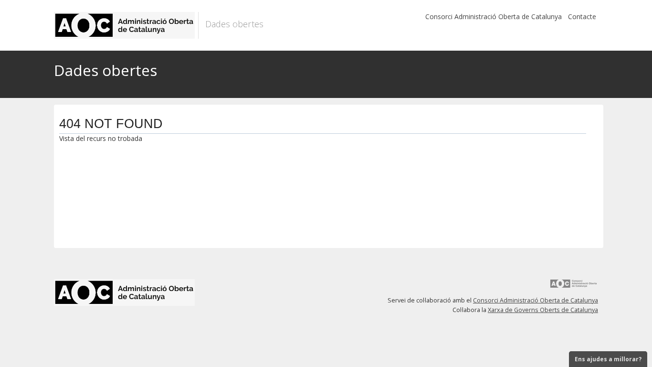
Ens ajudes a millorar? (608, 359)
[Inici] (126, 25)
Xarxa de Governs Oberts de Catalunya (543, 310)
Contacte (582, 16)
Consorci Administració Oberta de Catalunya (493, 16)
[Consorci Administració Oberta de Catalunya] (573, 287)
